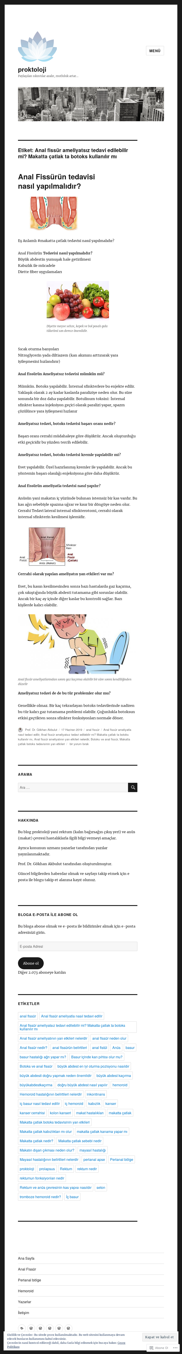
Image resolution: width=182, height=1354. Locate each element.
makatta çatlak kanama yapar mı (102, 1131)
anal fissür (92, 730)
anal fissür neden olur (109, 1038)
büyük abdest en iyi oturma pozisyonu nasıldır (93, 1066)
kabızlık (94, 1103)
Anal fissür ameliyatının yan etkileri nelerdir (61, 739)
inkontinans (96, 1094)
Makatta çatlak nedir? (36, 1140)
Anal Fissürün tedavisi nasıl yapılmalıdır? (56, 181)
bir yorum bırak (79, 744)
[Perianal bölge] (40, 1328)
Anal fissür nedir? (33, 1047)
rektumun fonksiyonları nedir (42, 1178)
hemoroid (120, 1084)
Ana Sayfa (26, 1258)
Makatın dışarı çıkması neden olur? (47, 1150)
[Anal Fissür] (31, 1328)
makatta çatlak (120, 1112)
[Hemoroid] (50, 1328)
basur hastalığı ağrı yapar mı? (43, 1056)
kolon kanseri (60, 1112)
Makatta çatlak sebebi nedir (79, 1140)
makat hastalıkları (90, 1112)
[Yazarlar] (59, 1328)
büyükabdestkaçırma (36, 1084)
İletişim (23, 1312)
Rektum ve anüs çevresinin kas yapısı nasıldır (55, 1187)
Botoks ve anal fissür (104, 739)
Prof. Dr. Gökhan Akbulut (41, 730)
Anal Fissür (27, 1269)
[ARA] (132, 787)
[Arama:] (73, 787)
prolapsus (47, 1168)
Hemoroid (26, 1290)
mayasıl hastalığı (92, 1150)
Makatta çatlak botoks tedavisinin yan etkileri (55, 1122)
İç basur (72, 1196)
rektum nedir (87, 1168)
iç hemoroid (74, 1103)
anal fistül (99, 1047)
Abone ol (31, 963)
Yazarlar (24, 1301)
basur (130, 1047)
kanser (110, 1103)
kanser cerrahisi (32, 1112)
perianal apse (94, 1159)
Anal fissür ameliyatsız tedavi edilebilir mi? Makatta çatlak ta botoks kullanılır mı (72, 1027)
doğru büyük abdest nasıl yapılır (82, 1084)
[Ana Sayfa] (22, 1328)
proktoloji (32, 69)
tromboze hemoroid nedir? (40, 1196)
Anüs (116, 1047)
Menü (155, 50)
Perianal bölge (121, 1159)
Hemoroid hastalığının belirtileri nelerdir (51, 1094)
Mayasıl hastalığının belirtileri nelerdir (49, 1159)
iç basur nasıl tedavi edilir (40, 1103)
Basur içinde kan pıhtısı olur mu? (97, 1056)
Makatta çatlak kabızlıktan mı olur (46, 1131)
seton (101, 1187)
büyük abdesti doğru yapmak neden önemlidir (55, 1075)
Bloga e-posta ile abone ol (48, 914)
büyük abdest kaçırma (114, 1075)
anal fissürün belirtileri (69, 1047)
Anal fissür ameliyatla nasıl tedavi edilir (71, 1016)
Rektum (66, 1168)
